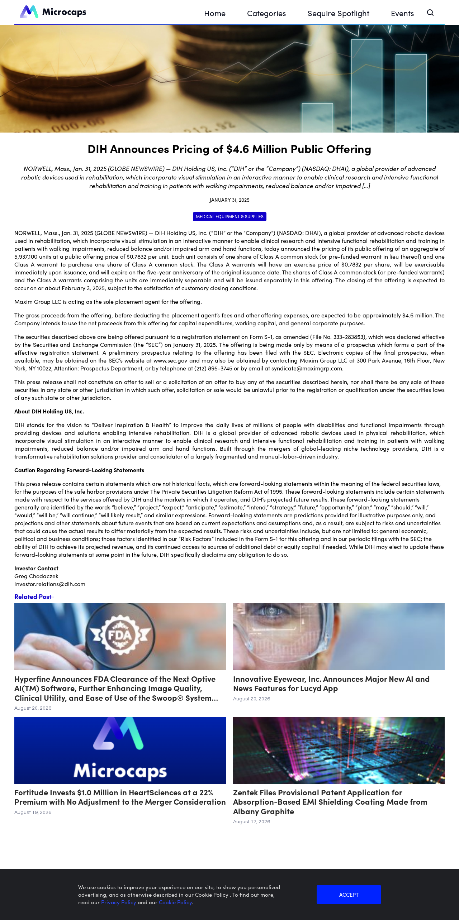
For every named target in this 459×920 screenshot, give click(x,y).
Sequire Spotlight (338, 12)
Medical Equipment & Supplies (230, 216)
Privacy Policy (119, 902)
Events (402, 12)
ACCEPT (349, 894)
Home (215, 12)
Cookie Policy (175, 902)
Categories (266, 12)
